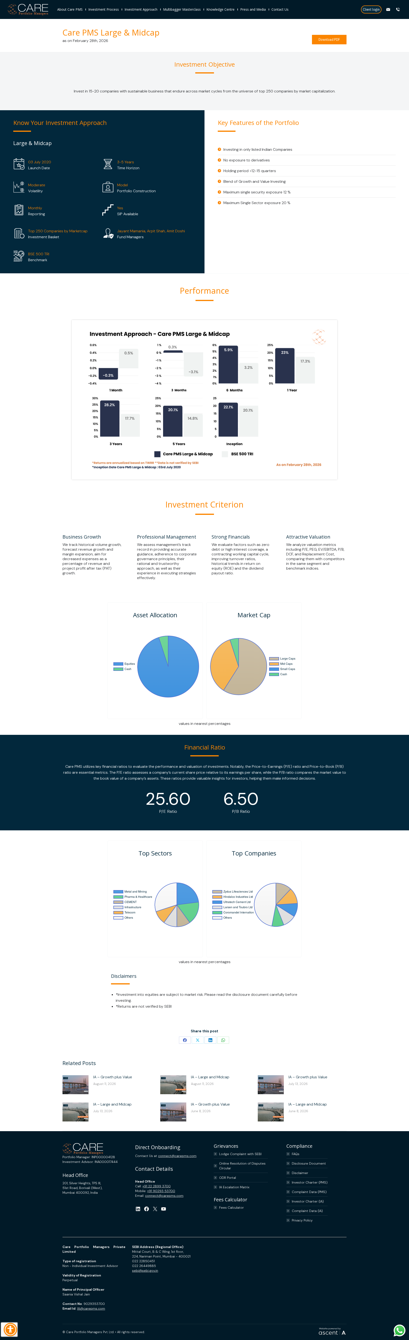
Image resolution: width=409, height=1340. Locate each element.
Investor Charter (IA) (308, 1201)
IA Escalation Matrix (234, 1187)
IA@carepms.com (91, 1308)
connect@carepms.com (177, 1156)
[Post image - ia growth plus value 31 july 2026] (75, 1084)
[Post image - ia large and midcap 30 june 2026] (75, 1111)
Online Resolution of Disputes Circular (242, 1165)
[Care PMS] (30, 9)
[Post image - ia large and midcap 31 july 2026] (173, 1084)
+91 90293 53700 (161, 1191)
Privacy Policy (302, 1220)
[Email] (388, 9)
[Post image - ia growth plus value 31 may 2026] (173, 1111)
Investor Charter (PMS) (310, 1182)
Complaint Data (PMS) (309, 1192)
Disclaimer (300, 1173)
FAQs (295, 1154)
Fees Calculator (231, 1207)
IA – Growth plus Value (112, 1077)
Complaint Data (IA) (307, 1211)
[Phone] (398, 9)
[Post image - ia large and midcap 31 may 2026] (271, 1111)
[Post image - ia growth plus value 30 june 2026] (271, 1084)
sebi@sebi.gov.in (145, 1270)
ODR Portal (227, 1177)
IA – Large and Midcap (210, 1077)
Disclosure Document (309, 1163)
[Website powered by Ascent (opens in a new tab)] (332, 1335)
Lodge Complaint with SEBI (240, 1154)
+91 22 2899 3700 (156, 1186)
